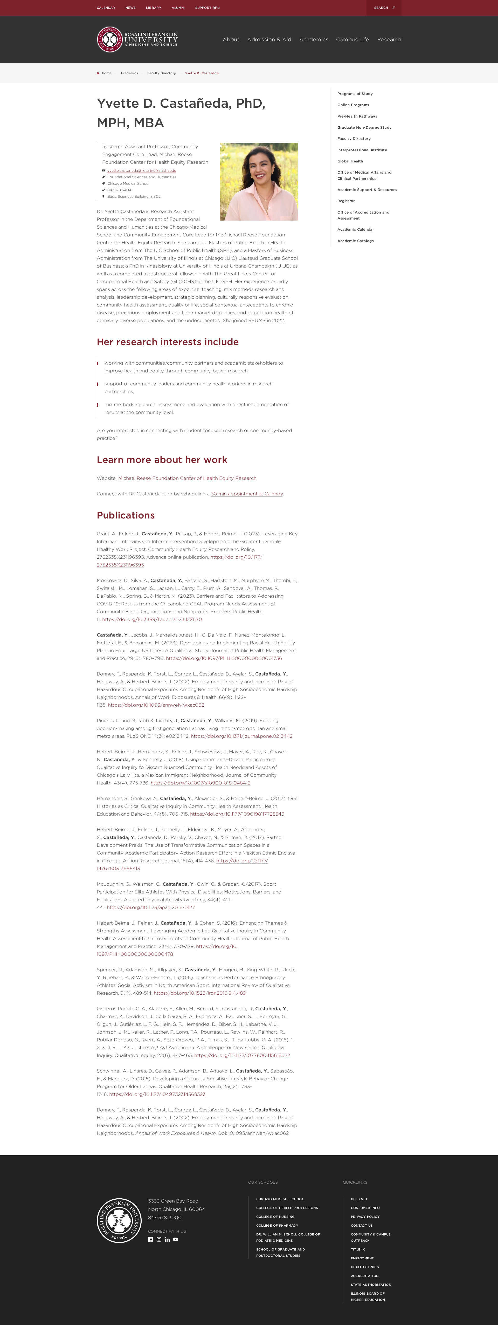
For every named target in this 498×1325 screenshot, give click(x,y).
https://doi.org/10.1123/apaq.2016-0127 (151, 907)
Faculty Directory (354, 138)
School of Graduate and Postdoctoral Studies (280, 1252)
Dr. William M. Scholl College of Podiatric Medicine (288, 1237)
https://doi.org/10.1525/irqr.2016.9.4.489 (200, 993)
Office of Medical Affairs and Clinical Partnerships (364, 175)
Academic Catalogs (355, 241)
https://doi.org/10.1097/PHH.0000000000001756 (224, 658)
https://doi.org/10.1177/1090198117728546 (237, 814)
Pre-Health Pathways (357, 116)
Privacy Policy (365, 1217)
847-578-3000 (165, 1217)
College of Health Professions (287, 1208)
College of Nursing (275, 1217)
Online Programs (353, 105)
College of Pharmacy (277, 1225)
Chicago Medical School (280, 1199)
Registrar (346, 201)
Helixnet (359, 1199)
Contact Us (362, 1225)
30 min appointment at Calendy (247, 493)
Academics (314, 39)
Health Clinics (365, 1267)
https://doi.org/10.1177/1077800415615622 (242, 1055)
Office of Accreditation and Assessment (363, 215)
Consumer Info (365, 1208)
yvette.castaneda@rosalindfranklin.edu (141, 170)
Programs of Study (355, 94)
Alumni (178, 8)
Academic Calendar (355, 229)
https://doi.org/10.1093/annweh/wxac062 (156, 705)
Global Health (350, 161)
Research (389, 39)
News (131, 8)
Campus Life (352, 39)
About (231, 39)
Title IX (358, 1249)
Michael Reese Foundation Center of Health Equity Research (187, 478)
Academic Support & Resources (367, 190)
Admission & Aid (269, 39)
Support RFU (207, 8)
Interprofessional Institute (362, 150)
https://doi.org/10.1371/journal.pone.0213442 (242, 736)
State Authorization (371, 1285)
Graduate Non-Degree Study (364, 127)
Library (153, 8)
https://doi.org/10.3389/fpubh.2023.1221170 (152, 619)
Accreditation (365, 1276)
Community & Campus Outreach (371, 1237)
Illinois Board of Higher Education (368, 1297)
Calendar (106, 8)
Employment (362, 1258)
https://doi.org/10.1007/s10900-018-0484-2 (201, 783)
